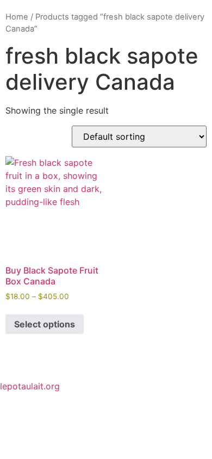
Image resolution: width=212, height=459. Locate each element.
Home (16, 17)
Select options (44, 324)
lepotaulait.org (30, 386)
